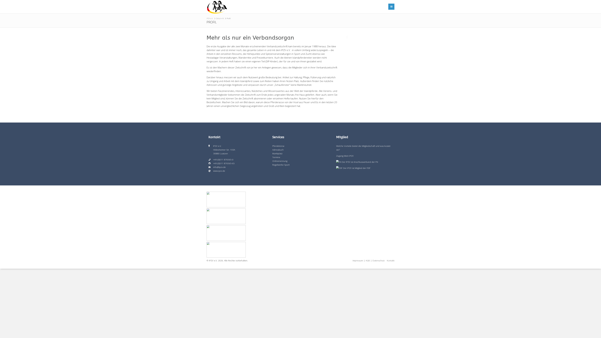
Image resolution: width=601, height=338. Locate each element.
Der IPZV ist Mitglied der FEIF (356, 168)
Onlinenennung (279, 161)
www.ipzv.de (219, 170)
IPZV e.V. (210, 18)
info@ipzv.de (219, 167)
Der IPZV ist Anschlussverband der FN (359, 162)
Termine (276, 157)
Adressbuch (278, 149)
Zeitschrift (220, 18)
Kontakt (390, 260)
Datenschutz (378, 260)
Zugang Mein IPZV (345, 155)
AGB (368, 260)
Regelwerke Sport (281, 164)
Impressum (358, 260)
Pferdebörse (278, 146)
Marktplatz (277, 153)
